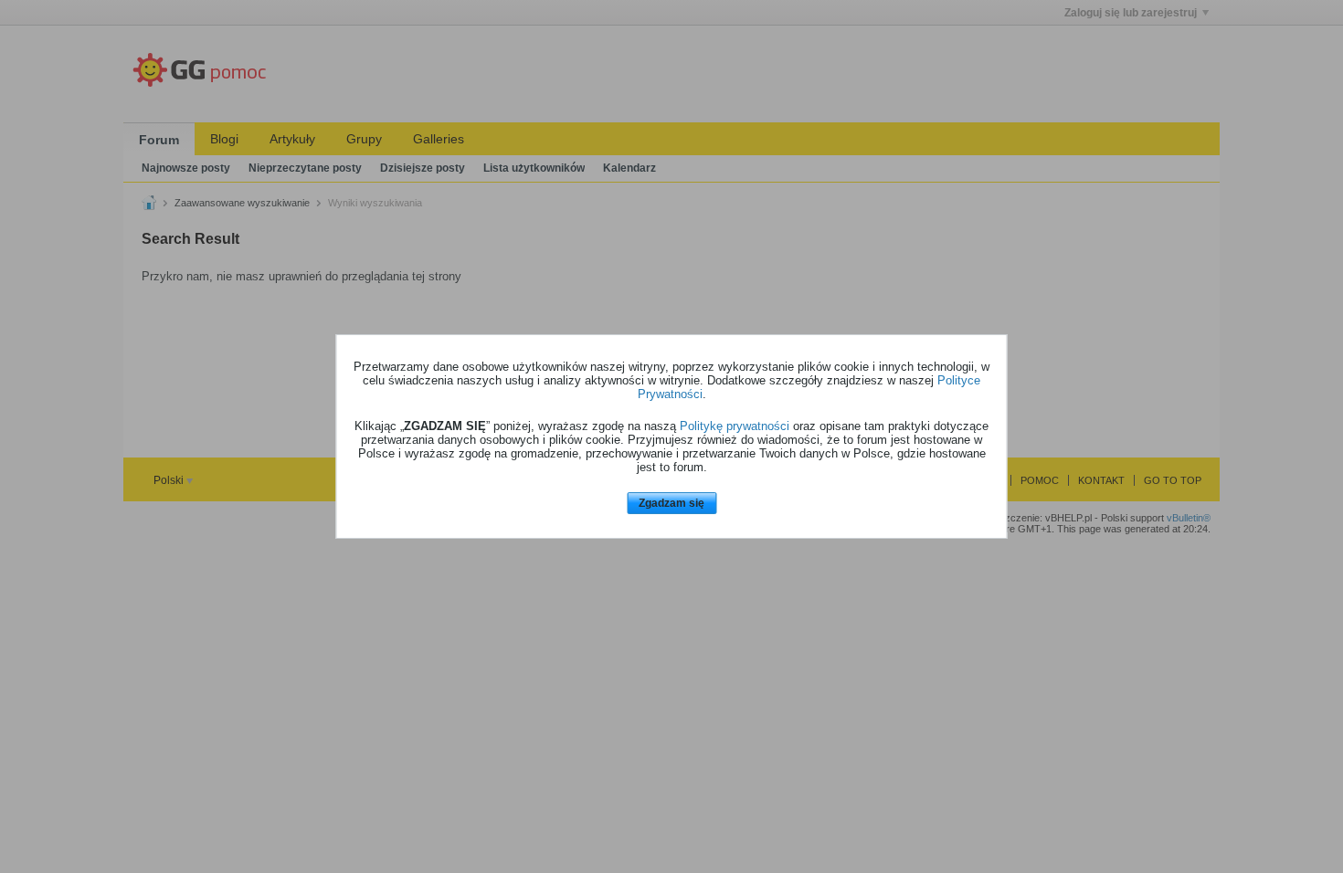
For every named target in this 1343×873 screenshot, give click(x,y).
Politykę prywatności (734, 426)
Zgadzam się (671, 503)
